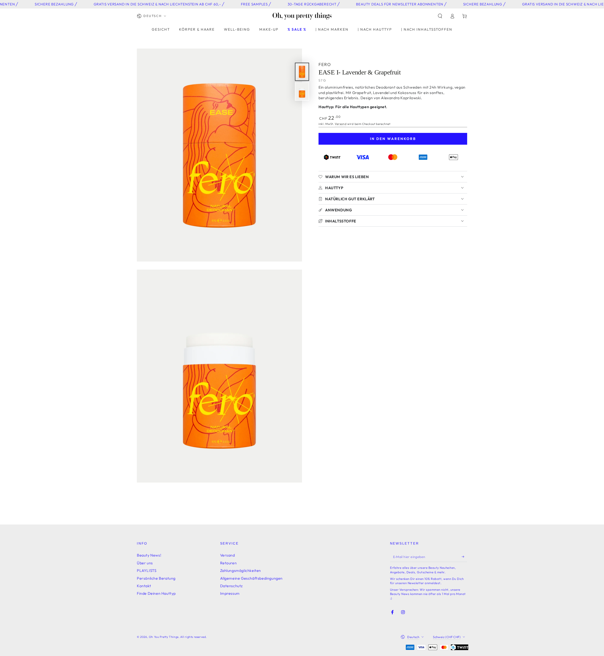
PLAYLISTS (146, 570)
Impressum (230, 593)
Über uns (145, 563)
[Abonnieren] (464, 556)
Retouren (228, 563)
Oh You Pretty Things (164, 637)
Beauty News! (149, 555)
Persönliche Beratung (156, 578)
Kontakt (144, 585)
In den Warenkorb (393, 138)
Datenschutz (231, 585)
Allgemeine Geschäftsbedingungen (251, 578)
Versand (340, 124)
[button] (440, 16)
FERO (325, 64)
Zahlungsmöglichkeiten (240, 570)
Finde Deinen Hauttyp (156, 593)
